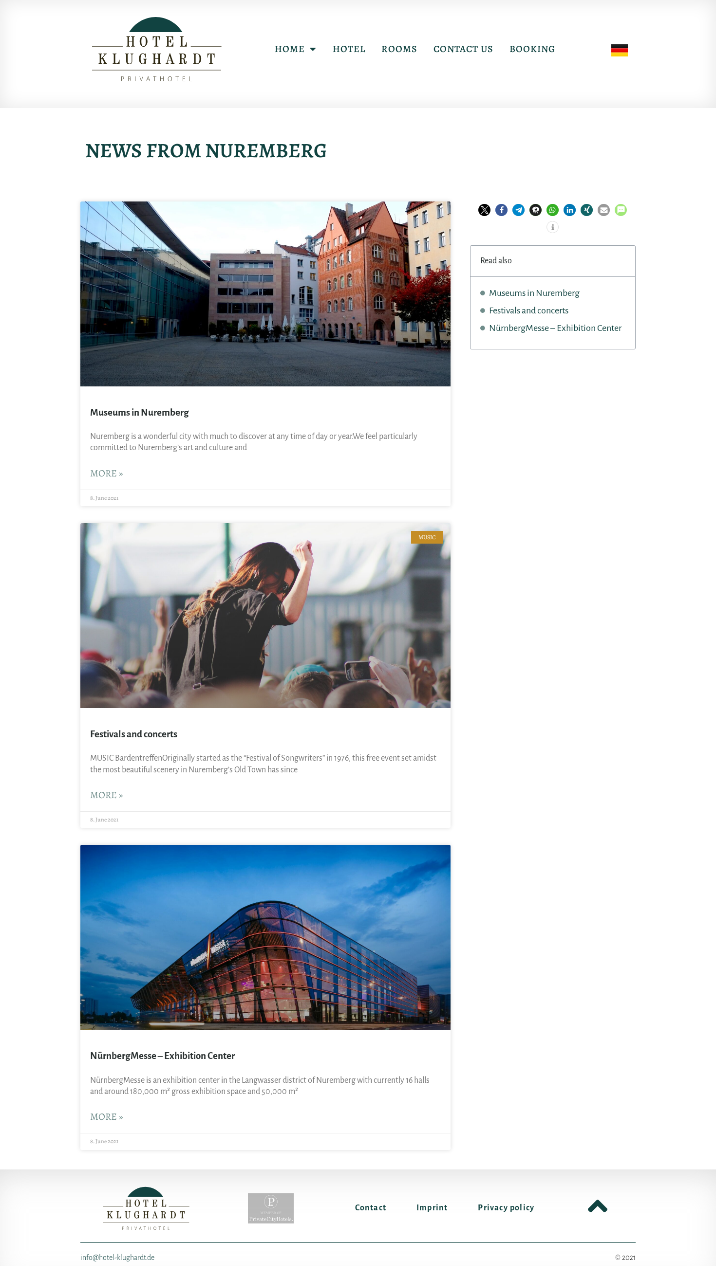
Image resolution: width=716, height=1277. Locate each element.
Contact (370, 1208)
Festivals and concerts (133, 734)
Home (290, 48)
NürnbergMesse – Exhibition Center (162, 1056)
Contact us (463, 48)
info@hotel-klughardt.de (117, 1257)
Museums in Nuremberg (139, 412)
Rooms (399, 48)
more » (106, 473)
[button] (484, 210)
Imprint (432, 1208)
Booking (532, 48)
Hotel (349, 48)
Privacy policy (506, 1208)
